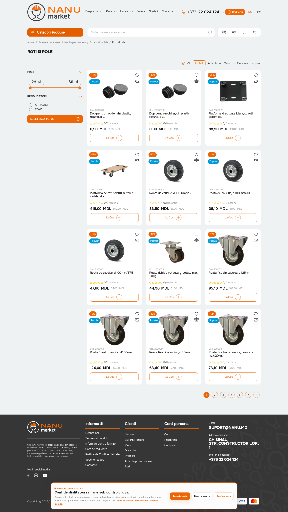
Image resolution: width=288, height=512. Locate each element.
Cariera (140, 11)
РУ (259, 12)
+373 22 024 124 (224, 459)
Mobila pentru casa (75, 42)
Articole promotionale (138, 461)
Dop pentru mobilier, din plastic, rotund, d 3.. (169, 115)
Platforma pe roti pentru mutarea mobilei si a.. (111, 194)
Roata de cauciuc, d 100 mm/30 (229, 193)
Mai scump (243, 63)
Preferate (170, 440)
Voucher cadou (94, 459)
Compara (170, 445)
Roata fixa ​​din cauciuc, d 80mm (169, 352)
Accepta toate (180, 496)
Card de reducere (96, 449)
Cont (167, 434)
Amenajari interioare (49, 42)
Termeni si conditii (96, 438)
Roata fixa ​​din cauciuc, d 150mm (111, 352)
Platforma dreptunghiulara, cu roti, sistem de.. (231, 115)
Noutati (153, 11)
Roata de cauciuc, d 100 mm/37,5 (111, 273)
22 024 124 (203, 12)
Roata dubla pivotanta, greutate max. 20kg (173, 274)
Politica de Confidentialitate (102, 454)
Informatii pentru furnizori (101, 443)
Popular (256, 63)
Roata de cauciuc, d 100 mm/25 (169, 193)
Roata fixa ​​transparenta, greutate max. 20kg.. (231, 354)
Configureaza (223, 496)
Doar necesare (202, 496)
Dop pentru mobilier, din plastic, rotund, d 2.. (110, 115)
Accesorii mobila (99, 42)
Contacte (167, 11)
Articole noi (214, 63)
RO (250, 12)
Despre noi (91, 11)
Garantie (130, 450)
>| (256, 394)
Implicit (199, 63)
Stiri (127, 466)
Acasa (30, 42)
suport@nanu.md (228, 427)
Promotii (130, 456)
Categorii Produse (51, 32)
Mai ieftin (229, 63)
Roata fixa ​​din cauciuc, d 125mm (229, 273)
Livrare (124, 11)
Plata (109, 11)
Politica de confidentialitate (132, 500)
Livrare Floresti (134, 440)
